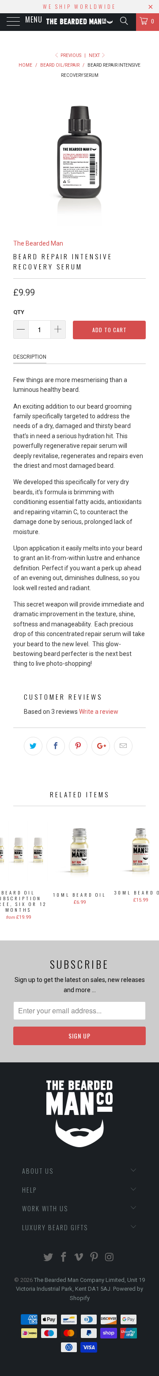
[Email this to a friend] (123, 746)
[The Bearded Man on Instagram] (110, 1258)
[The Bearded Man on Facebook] (63, 1258)
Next (95, 55)
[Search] (123, 21)
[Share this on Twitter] (33, 746)
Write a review (98, 711)
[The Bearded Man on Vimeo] (79, 1258)
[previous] (21, 160)
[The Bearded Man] (79, 22)
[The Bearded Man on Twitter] (48, 1258)
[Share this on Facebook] (55, 746)
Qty (18, 312)
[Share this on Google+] (100, 746)
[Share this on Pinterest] (78, 746)
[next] (137, 160)
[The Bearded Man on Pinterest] (94, 1258)
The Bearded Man (38, 243)
